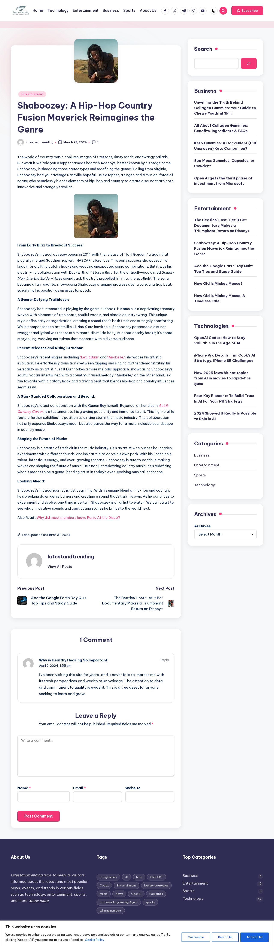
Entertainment (32, 94)
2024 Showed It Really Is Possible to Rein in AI (225, 416)
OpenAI (136, 893)
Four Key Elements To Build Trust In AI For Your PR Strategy (224, 398)
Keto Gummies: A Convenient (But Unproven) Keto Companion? (225, 145)
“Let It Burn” (89, 357)
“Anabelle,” (115, 357)
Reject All (225, 937)
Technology (204, 485)
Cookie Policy (94, 940)
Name (24, 788)
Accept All (254, 937)
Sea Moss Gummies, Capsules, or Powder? (224, 163)
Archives (202, 526)
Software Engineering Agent (119, 902)
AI (126, 877)
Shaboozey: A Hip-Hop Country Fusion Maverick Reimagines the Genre (224, 248)
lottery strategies (156, 885)
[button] (247, 10)
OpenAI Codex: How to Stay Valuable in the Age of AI (219, 340)
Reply (165, 660)
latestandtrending (71, 556)
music (103, 893)
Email (79, 788)
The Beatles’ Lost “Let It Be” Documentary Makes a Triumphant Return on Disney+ (222, 225)
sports (150, 902)
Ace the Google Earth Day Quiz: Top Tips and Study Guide (223, 269)
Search (203, 49)
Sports (200, 475)
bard (139, 877)
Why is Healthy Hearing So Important (73, 660)
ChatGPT (156, 877)
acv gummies (108, 877)
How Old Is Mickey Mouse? (218, 283)
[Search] (249, 63)
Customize (196, 937)
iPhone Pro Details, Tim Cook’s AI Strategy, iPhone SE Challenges (224, 358)
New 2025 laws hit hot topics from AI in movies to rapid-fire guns (222, 378)
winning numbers (111, 910)
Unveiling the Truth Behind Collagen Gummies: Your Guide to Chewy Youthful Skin (225, 108)
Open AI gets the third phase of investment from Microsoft (223, 181)
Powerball (156, 893)
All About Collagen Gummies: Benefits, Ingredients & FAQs (221, 128)
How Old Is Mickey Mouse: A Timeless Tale (219, 298)
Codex (104, 885)
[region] (137, 933)
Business (201, 455)
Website (133, 788)
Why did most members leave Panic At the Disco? (78, 517)
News (119, 893)
